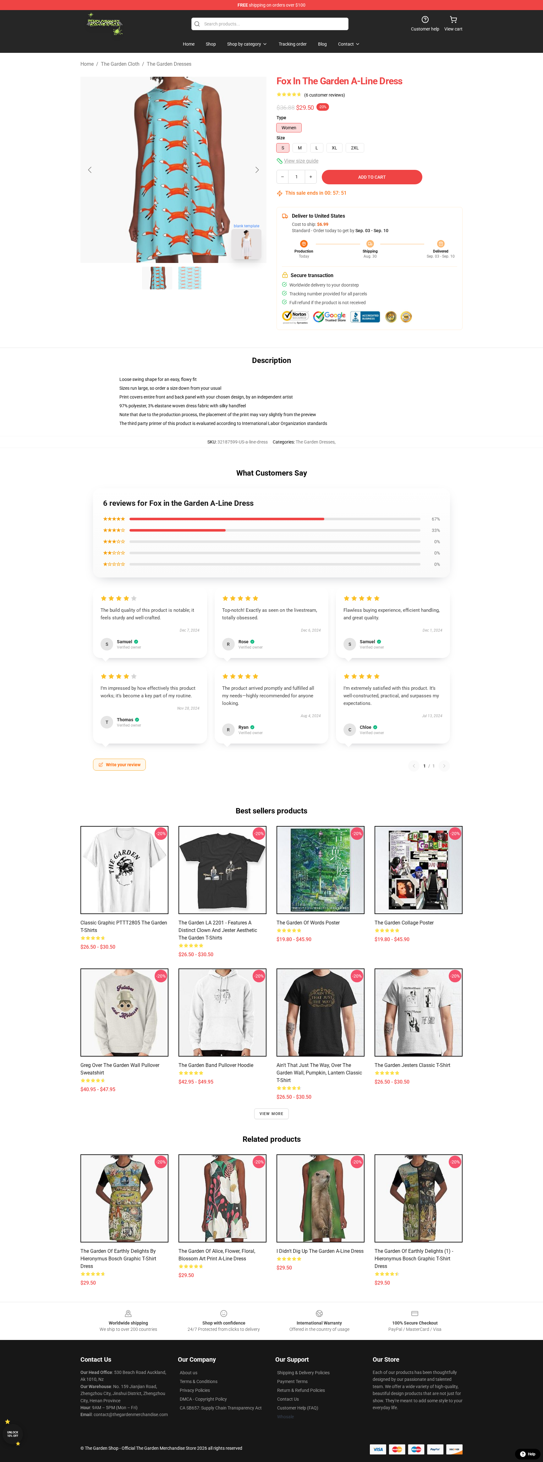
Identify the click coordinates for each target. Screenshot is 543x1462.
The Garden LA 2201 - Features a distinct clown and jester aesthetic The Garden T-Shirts (217, 930)
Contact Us (288, 1399)
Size (281, 137)
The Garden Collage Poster (404, 923)
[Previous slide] (90, 169)
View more (272, 1114)
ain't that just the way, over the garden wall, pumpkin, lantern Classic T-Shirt (319, 1072)
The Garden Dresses (169, 64)
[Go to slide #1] (157, 278)
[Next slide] (256, 169)
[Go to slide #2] (190, 278)
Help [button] (531, 1454)
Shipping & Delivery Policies (303, 1372)
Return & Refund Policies (301, 1390)
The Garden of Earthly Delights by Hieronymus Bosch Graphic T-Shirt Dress (118, 1258)
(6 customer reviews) (324, 95)
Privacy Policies (195, 1390)
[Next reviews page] (444, 766)
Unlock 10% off (12, 1434)
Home (87, 64)
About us (188, 1372)
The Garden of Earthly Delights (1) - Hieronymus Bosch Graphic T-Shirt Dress (414, 1258)
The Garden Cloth (120, 64)
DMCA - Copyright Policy (203, 1399)
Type (281, 117)
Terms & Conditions (198, 1381)
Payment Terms (292, 1381)
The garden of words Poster (308, 923)
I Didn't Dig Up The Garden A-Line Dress (320, 1251)
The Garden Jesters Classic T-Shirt (412, 1065)
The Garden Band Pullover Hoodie (215, 1065)
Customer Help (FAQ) (297, 1407)
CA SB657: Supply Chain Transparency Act (221, 1407)
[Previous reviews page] (414, 766)
